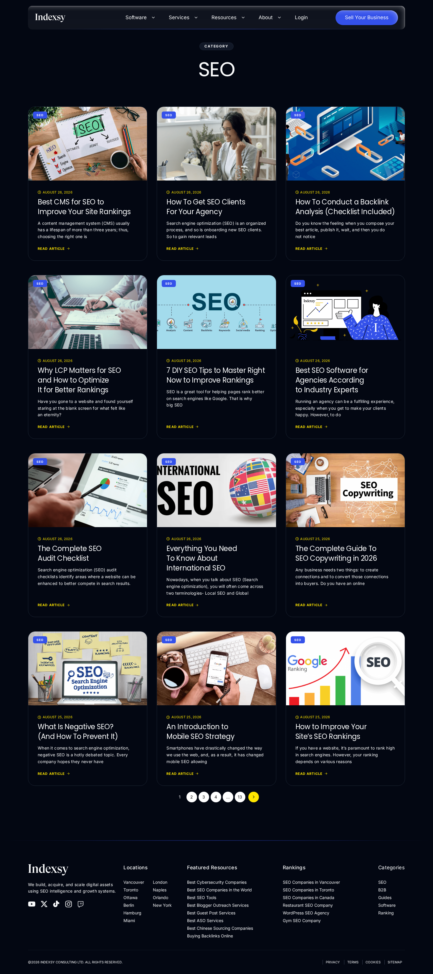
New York (162, 905)
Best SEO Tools (201, 897)
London (160, 882)
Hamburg (132, 912)
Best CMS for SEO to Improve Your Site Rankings (84, 207)
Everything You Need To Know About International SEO (201, 558)
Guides (384, 897)
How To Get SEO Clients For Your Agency (205, 207)
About (266, 17)
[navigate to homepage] (75, 17)
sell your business (367, 17)
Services (179, 17)
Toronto (130, 889)
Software (136, 17)
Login (301, 17)
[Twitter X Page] (44, 904)
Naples (159, 889)
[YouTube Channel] (32, 904)
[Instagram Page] (68, 904)
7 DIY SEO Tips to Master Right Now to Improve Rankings (215, 375)
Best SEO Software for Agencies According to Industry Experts (331, 380)
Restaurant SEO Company (308, 905)
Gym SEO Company (302, 920)
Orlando (160, 897)
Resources (224, 17)
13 (240, 796)
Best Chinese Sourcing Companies (220, 928)
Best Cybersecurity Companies (217, 882)
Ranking (386, 912)
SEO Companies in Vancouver (311, 882)
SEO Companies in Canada (308, 897)
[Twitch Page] (81, 904)
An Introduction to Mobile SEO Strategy (200, 731)
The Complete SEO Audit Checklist (70, 553)
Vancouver (133, 882)
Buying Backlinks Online (210, 935)
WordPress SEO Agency (306, 912)
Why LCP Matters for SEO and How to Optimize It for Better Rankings (79, 380)
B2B (382, 889)
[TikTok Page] (56, 904)
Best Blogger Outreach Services (218, 905)
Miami (129, 920)
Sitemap (395, 962)
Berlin (128, 905)
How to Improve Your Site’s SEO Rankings (331, 731)
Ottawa (130, 897)
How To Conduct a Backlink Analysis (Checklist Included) (345, 207)
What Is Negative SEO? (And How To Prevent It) (78, 731)
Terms (352, 962)
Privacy (333, 962)
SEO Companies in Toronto (308, 889)
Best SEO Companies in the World (219, 889)
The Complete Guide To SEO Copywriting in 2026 (336, 553)
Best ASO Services (205, 920)
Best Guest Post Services (211, 912)
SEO (40, 115)
